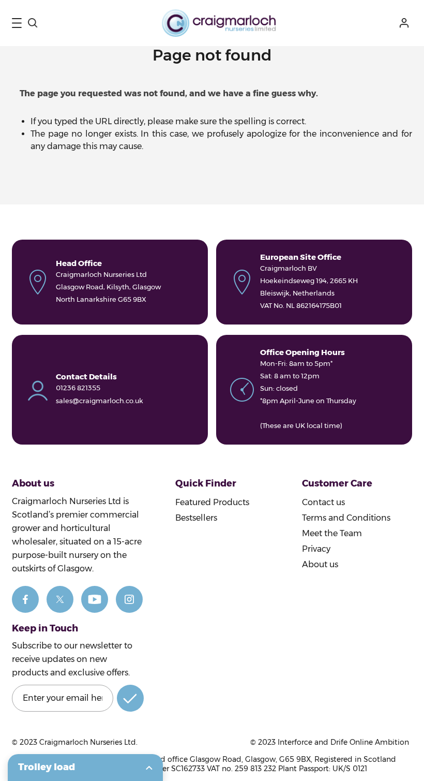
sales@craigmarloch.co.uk (99, 400)
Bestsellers (196, 518)
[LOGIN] (406, 23)
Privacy (316, 549)
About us (320, 564)
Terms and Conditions (346, 518)
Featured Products (212, 502)
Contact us (323, 502)
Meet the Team (332, 533)
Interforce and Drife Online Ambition (343, 742)
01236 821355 (78, 388)
